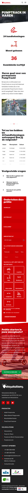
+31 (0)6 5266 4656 (9, 449)
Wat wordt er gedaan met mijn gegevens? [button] (14, 176)
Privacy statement (14, 487)
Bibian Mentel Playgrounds (12, 415)
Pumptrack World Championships (13, 437)
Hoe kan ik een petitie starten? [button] (13, 190)
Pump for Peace (8, 434)
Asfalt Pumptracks (9, 412)
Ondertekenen (10, 317)
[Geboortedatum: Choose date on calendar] (23, 240)
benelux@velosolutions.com (12, 455)
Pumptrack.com (8, 440)
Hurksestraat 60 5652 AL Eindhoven (9, 460)
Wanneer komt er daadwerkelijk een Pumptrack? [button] (12, 184)
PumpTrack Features (10, 421)
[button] (25, 2)
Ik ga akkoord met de (12, 309)
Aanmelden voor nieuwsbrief (12, 312)
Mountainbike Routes (10, 418)
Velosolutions (8, 431)
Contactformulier (9, 464)
